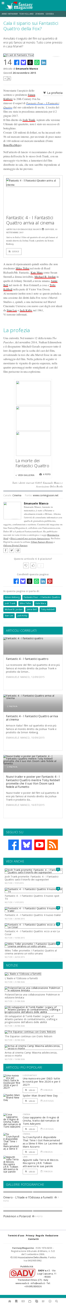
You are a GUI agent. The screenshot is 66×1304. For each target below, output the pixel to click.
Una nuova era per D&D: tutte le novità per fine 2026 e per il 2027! (41, 1081)
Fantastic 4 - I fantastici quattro (27, 659)
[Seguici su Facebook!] (14, 845)
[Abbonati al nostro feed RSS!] (53, 845)
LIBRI (25, 1157)
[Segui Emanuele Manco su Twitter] (12, 550)
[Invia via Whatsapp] (37, 62)
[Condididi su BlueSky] (23, 62)
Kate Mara (37, 272)
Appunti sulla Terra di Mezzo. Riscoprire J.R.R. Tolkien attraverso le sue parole (41, 1163)
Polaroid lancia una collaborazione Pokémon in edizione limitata (32, 996)
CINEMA (12, 706)
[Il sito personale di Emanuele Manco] (18, 550)
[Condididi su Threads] (30, 62)
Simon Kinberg (12, 597)
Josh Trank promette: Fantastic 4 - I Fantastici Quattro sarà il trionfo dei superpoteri (31, 878)
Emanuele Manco (27, 68)
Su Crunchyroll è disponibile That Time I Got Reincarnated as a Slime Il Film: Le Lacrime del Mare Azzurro (42, 1141)
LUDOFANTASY (30, 1075)
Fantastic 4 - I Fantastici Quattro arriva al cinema (30, 220)
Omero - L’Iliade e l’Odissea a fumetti (28, 1197)
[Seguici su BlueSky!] (27, 845)
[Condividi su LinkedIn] (44, 62)
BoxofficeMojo (12, 145)
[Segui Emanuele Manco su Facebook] (5, 550)
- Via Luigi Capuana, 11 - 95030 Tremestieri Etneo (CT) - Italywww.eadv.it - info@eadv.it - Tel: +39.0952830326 (35, 1278)
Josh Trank (29, 120)
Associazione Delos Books (32, 1257)
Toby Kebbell (48, 609)
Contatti (33, 1239)
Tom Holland (26, 14)
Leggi (15, 251)
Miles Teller (22, 268)
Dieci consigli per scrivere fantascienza (30, 538)
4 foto (46, 474)
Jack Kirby (26, 310)
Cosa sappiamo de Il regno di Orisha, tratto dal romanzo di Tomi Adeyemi (41, 1120)
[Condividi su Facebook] (17, 62)
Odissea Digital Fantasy (15, 545)
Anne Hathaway (10, 14)
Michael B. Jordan (45, 276)
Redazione (51, 1235)
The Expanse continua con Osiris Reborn (28, 1036)
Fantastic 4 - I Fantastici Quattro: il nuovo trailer (33, 915)
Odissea (50, 14)
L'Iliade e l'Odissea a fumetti (21, 978)
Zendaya (39, 14)
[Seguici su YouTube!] (40, 845)
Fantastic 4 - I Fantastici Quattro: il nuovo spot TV (32, 897)
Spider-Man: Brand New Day (40, 1095)
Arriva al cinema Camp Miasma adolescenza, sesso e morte (31, 1054)
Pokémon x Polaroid (17, 1216)
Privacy (30, 1235)
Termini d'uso (16, 1235)
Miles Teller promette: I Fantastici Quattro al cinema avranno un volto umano (31, 952)
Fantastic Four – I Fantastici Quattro (42, 597)
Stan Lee (12, 310)
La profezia (55, 93)
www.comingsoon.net (45, 495)
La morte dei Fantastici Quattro (32, 463)
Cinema (16, 495)
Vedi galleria (26, 475)
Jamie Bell (32, 609)
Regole (40, 1235)
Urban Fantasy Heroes (42, 541)
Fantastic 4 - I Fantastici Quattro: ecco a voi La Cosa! (32, 933)
